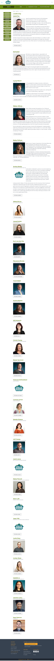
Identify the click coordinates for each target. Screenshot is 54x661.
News (21, 6)
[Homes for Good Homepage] (8, 2)
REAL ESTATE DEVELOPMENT (45, 6)
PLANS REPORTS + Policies (32, 6)
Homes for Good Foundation (7, 31)
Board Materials (7, 28)
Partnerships (7, 24)
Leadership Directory (7, 21)
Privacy (34, 654)
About (14, 11)
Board (7, 26)
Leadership (7, 19)
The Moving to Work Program (7, 39)
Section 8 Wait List (27, 651)
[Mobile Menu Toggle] (2, 2)
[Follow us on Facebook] (34, 651)
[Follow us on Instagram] (38, 651)
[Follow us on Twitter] (36, 651)
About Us (8, 6)
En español (7, 33)
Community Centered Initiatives (7, 36)
